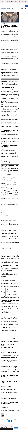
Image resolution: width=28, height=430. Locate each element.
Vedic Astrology (19, 1)
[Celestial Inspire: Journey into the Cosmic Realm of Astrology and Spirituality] (2, 1)
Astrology (9, 1)
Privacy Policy (5, 427)
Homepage (2, 8)
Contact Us (25, 1)
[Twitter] (8, 421)
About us (23, 1)
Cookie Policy (2, 427)
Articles (7, 1)
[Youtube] (9, 421)
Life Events (6, 426)
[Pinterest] (11, 421)
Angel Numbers (12, 1)
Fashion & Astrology (2, 426)
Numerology (16, 1)
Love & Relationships (10, 426)
